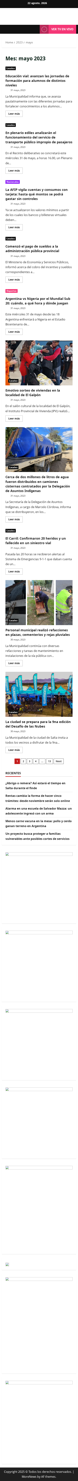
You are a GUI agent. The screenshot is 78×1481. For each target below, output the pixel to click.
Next (59, 761)
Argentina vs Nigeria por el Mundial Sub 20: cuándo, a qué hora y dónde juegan (37, 300)
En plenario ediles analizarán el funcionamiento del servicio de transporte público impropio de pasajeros (38, 137)
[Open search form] (35, 29)
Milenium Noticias (39, 14)
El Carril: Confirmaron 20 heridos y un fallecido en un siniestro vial (35, 540)
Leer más (15, 113)
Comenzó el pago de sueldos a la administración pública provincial (32, 248)
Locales (11, 68)
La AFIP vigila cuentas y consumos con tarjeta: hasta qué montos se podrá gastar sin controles (36, 194)
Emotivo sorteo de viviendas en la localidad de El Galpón (39, 362)
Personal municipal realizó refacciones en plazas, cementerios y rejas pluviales (39, 602)
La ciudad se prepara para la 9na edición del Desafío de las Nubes (39, 694)
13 (49, 761)
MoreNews (29, 1477)
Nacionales (13, 181)
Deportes (12, 290)
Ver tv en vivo (62, 29)
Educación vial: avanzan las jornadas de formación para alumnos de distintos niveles (37, 80)
